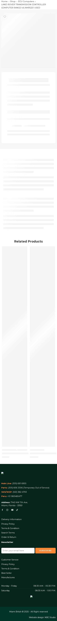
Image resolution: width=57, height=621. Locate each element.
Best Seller (6, 573)
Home (4, 1)
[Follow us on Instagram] (7, 510)
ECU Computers (26, 1)
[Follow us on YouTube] (12, 510)
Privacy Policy (8, 524)
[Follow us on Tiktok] (17, 510)
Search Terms (8, 533)
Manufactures (8, 577)
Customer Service (9, 559)
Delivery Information (11, 519)
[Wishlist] (5, 17)
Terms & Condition (10, 528)
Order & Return (8, 537)
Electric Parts (24, 450)
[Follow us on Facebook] (2, 510)
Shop (13, 1)
